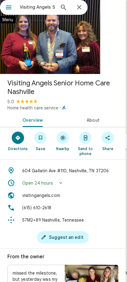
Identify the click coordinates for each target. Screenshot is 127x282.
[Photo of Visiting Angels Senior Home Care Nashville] (63, 37)
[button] (63, 183)
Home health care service (32, 108)
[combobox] (37, 7)
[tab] (31, 119)
